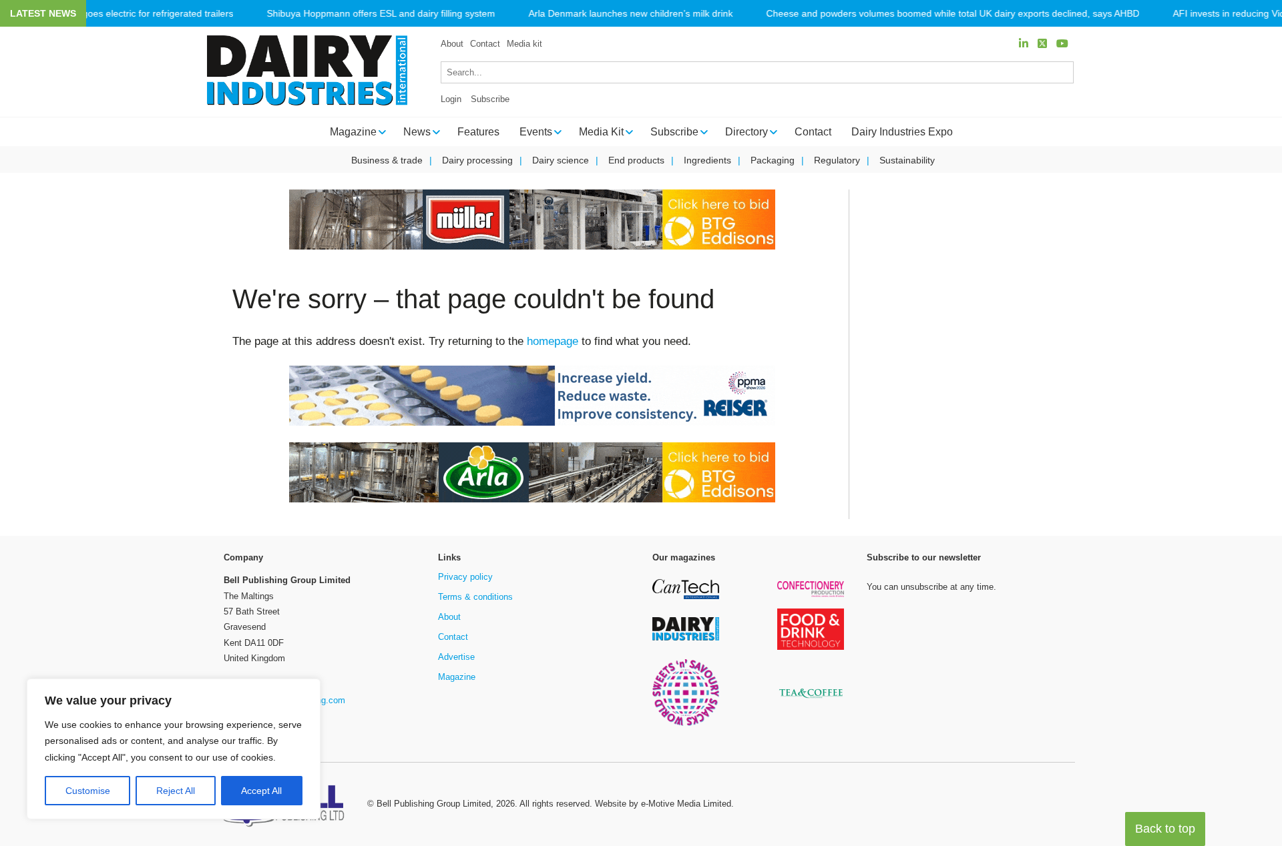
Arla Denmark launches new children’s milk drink (630, 14)
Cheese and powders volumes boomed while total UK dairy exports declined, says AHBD (952, 14)
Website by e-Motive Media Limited (663, 804)
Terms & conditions (475, 597)
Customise (87, 790)
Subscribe (490, 99)
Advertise (456, 657)
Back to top (1165, 828)
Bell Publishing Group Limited (434, 804)
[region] (173, 749)
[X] (1042, 43)
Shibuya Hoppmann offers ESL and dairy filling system (380, 14)
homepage (552, 341)
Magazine (456, 677)
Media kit (524, 44)
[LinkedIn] (1023, 43)
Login (451, 99)
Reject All (175, 790)
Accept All (261, 790)
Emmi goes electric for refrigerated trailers (144, 14)
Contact (485, 44)
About (452, 44)
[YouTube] (1062, 43)
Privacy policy (465, 577)
